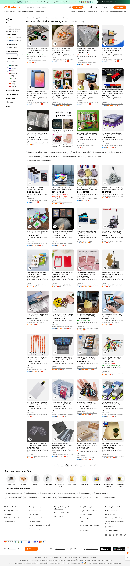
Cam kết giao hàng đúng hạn (37, 518)
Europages (92, 557)
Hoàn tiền (82, 521)
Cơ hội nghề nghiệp (9, 521)
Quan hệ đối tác (109, 527)
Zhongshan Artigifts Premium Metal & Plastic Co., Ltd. (63, 59)
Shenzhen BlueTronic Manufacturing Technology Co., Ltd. (38, 414)
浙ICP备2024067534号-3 (113, 563)
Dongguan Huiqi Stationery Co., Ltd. (37, 143)
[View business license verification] (82, 563)
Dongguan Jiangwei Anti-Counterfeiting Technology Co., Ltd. (38, 285)
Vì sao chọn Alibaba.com (11, 510)
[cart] (97, 7)
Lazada (65, 557)
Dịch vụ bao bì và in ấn (52, 18)
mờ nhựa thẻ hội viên (31, 497)
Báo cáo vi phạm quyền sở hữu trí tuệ (89, 526)
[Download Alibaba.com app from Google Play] (119, 549)
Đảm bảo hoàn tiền (34, 514)
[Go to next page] (94, 465)
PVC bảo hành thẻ (85, 493)
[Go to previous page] (56, 465)
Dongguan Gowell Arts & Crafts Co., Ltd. (113, 373)
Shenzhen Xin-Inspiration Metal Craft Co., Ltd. (88, 145)
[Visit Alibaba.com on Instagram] (117, 535)
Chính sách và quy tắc (35, 529)
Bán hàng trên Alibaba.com (113, 510)
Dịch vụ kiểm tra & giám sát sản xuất (39, 525)
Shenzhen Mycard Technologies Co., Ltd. (113, 241)
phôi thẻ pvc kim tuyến (92, 497)
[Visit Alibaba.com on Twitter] (113, 535)
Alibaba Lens (12, 549)
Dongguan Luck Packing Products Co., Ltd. (88, 285)
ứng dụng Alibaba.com (91, 549)
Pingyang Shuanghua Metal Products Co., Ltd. (88, 413)
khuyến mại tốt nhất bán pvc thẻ (38, 152)
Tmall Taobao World (55, 557)
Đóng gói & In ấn (38, 18)
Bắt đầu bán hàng (110, 514)
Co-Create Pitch (9, 514)
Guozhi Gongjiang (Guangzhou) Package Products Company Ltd (38, 456)
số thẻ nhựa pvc (31, 493)
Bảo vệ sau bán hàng (35, 521)
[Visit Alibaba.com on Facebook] (106, 535)
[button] (70, 7)
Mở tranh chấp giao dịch (87, 518)
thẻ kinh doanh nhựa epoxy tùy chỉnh (72, 156)
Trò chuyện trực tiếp (86, 514)
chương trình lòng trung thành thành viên (40, 160)
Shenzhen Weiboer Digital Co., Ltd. (62, 202)
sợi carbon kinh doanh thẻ (15, 493)
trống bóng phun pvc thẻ (94, 156)
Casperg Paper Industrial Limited (86, 62)
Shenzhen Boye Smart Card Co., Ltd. (87, 328)
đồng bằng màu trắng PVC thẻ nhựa (71, 497)
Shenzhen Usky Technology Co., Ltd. (112, 104)
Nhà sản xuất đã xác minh (61, 513)
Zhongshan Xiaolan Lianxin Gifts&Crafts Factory (38, 369)
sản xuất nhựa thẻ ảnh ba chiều (81, 152)
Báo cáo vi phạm (84, 530)
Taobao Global (73, 557)
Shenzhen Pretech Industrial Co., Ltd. (38, 102)
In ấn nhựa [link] (65, 18)
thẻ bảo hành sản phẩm (14, 497)
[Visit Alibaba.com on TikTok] (125, 535)
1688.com (45, 557)
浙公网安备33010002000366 (96, 563)
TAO (80, 557)
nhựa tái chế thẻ (116, 152)
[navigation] (14, 242)
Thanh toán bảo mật (35, 510)
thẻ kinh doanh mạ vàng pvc (59, 152)
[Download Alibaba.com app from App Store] (105, 549)
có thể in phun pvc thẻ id (48, 493)
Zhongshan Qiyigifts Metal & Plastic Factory (88, 198)
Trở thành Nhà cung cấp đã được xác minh (114, 522)
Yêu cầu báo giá (58, 516)
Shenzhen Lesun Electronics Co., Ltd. (38, 60)
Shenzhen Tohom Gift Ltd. (84, 241)
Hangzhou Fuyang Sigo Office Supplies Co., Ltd (113, 196)
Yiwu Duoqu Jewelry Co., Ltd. (85, 457)
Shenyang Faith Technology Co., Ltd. (87, 102)
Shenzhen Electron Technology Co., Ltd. (113, 59)
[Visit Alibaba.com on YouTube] (121, 535)
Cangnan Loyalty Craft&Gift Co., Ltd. (62, 454)
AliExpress (38, 557)
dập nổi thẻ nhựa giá (51, 156)
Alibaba (28, 18)
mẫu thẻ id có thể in (101, 493)
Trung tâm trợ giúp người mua (88, 510)
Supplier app (60, 549)
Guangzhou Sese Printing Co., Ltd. (37, 243)
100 (91, 465)
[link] (127, 547)
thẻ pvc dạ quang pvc (35, 156)
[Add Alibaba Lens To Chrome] (31, 549)
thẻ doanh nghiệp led (109, 497)
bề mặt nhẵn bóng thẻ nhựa (67, 493)
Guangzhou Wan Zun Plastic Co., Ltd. (113, 456)
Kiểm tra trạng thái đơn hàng (113, 518)
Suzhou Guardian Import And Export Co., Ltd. (113, 145)
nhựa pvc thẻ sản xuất (101, 152)
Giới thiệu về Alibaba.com (12, 506)
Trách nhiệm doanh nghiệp (12, 518)
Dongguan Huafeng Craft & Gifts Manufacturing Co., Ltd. (63, 285)
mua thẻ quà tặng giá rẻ (49, 497)
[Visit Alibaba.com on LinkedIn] (110, 535)
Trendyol (85, 557)
